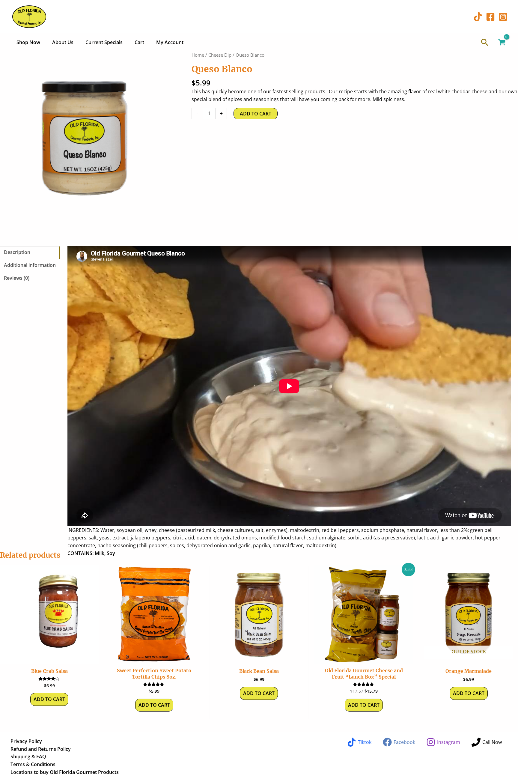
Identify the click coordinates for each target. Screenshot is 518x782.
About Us (62, 42)
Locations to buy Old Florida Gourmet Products (64, 772)
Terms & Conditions (32, 764)
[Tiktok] (477, 16)
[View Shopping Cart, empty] (502, 42)
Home (198, 55)
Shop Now (28, 42)
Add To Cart (255, 113)
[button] (485, 42)
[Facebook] (490, 16)
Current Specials (104, 42)
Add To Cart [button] (154, 705)
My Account (169, 42)
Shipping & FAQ (28, 756)
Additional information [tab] (30, 265)
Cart (139, 42)
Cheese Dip (219, 55)
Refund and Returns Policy (40, 749)
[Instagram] (503, 16)
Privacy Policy (26, 741)
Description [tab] (17, 252)
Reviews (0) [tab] (16, 278)
